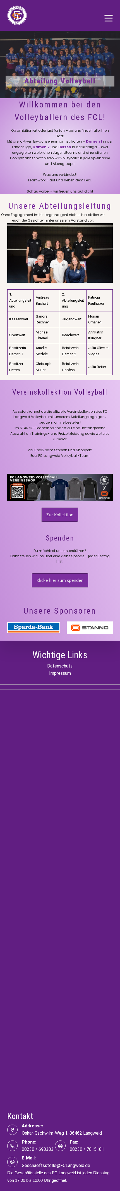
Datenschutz (60, 666)
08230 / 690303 (38, 1149)
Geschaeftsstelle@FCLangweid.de (56, 1165)
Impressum (60, 673)
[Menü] (108, 18)
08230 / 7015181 (87, 1149)
